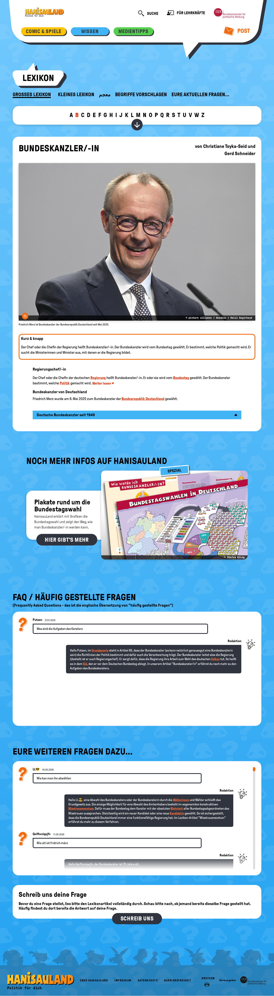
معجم (105, 94)
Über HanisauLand (94, 980)
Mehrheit (177, 808)
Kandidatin (177, 813)
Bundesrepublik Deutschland (143, 399)
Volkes (215, 659)
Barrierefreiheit (177, 980)
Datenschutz (148, 980)
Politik (65, 383)
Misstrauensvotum (80, 808)
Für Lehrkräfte (190, 13)
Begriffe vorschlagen (141, 94)
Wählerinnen (181, 800)
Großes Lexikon (32, 94)
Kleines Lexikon (76, 94)
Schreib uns (137, 918)
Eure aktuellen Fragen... (200, 94)
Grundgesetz (100, 650)
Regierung (98, 378)
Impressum (122, 980)
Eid (85, 664)
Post (243, 30)
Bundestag (181, 378)
